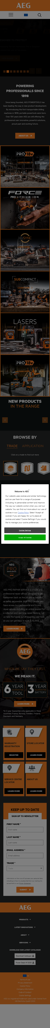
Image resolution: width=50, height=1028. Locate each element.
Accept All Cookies (25, 537)
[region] (25, 514)
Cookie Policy (23, 512)
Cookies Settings (25, 530)
